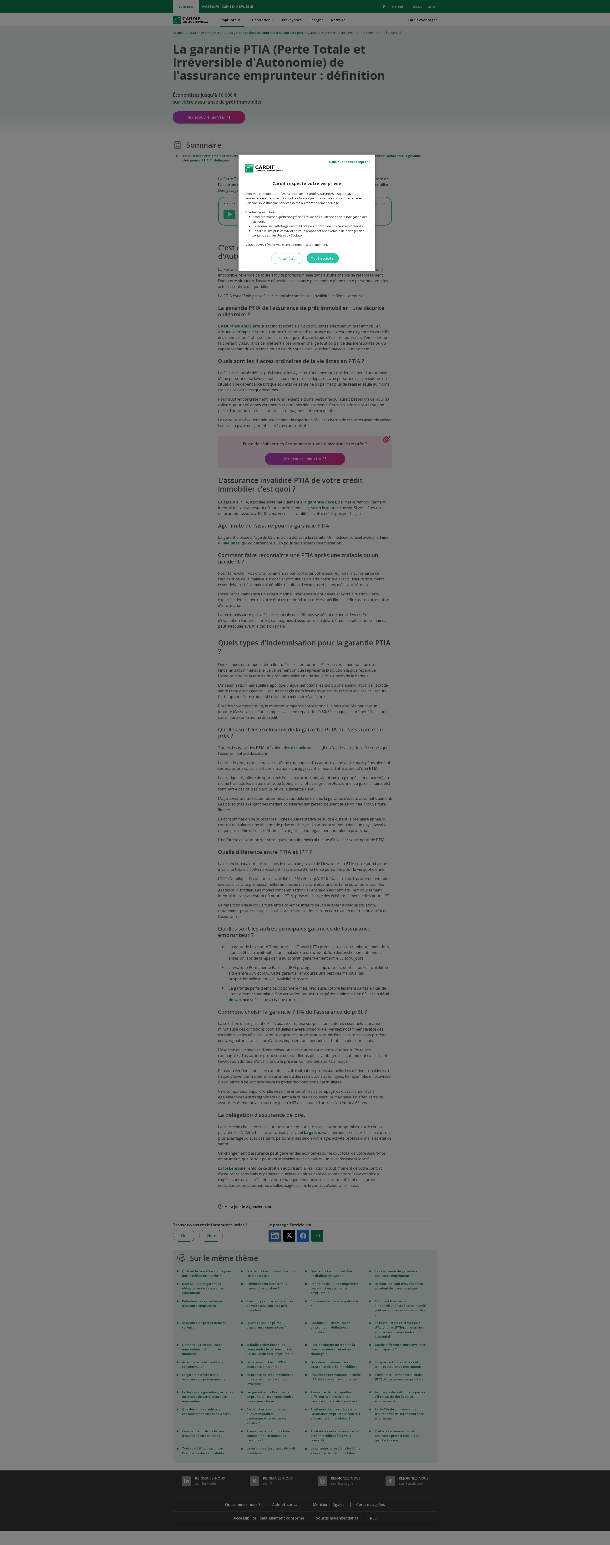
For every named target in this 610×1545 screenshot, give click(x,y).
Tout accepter (323, 258)
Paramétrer (287, 258)
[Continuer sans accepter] (350, 162)
